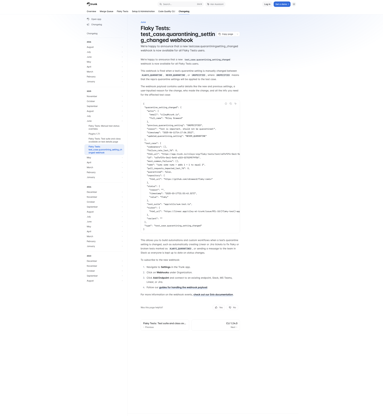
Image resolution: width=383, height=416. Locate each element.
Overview (91, 11)
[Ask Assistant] (235, 104)
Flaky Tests (122, 11)
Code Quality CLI (166, 11)
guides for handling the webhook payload (183, 287)
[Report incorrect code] (226, 104)
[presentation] (190, 166)
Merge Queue (106, 11)
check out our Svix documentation (213, 294)
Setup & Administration (143, 11)
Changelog (184, 11)
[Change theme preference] (294, 4)
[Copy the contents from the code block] (231, 104)
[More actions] (237, 34)
